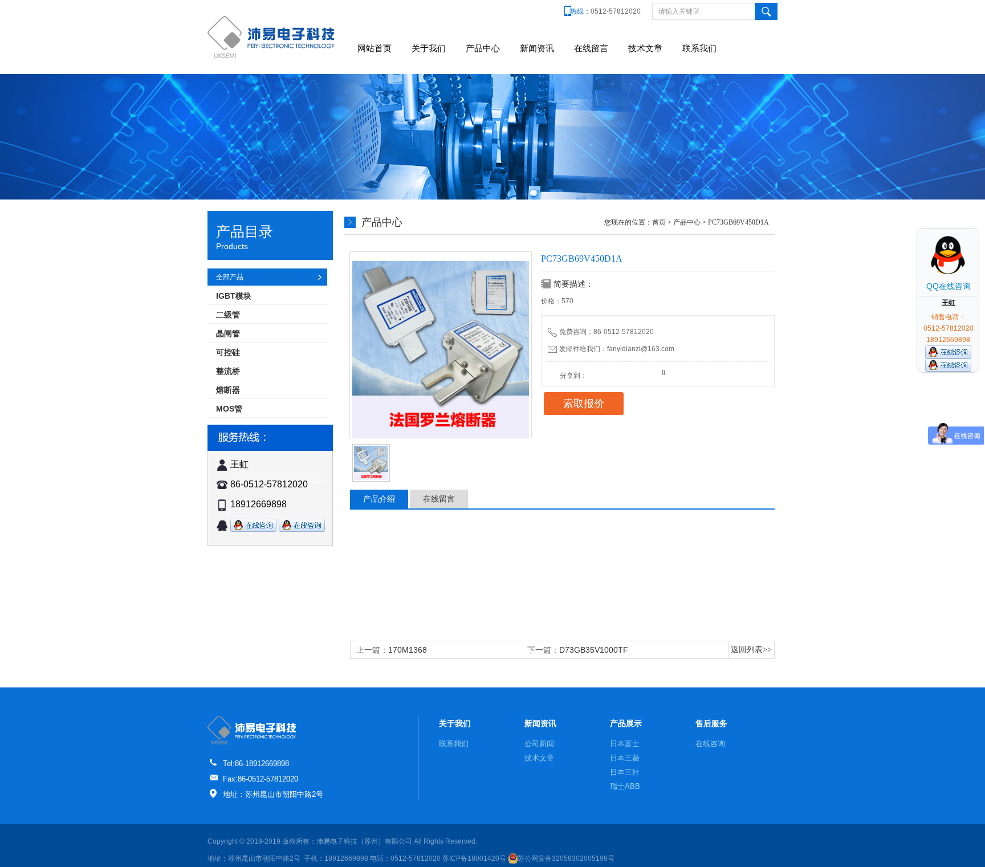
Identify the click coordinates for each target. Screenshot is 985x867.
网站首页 (374, 48)
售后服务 (711, 723)
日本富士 (625, 743)
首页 (659, 222)
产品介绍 (379, 498)
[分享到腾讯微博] (618, 372)
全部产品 (229, 277)
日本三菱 (625, 758)
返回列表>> (751, 649)
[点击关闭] (967, 228)
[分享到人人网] (631, 372)
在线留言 (591, 48)
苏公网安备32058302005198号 (566, 858)
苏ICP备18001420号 (474, 858)
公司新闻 (539, 743)
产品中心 (483, 48)
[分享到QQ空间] (593, 372)
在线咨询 (710, 743)
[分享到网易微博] (643, 372)
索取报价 (583, 403)
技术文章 (645, 48)
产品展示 (626, 723)
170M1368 (407, 649)
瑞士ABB (625, 786)
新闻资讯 (537, 48)
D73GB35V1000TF (593, 649)
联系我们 (699, 48)
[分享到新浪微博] (606, 372)
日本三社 (625, 772)
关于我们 (429, 48)
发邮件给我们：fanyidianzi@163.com (616, 349)
